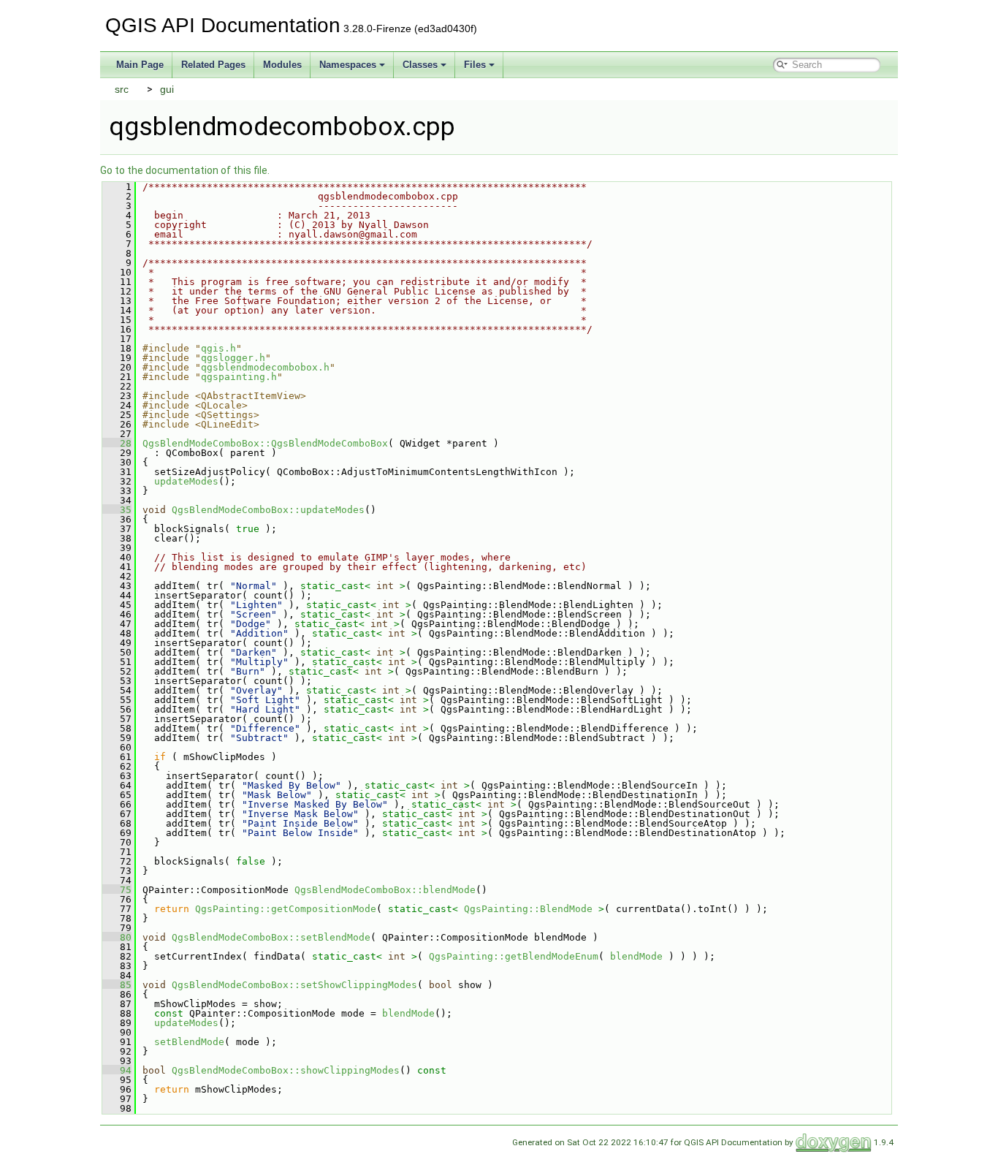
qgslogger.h (233, 357)
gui (167, 89)
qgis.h (218, 348)
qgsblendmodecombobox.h (265, 367)
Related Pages (213, 64)
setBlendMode (189, 1041)
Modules (282, 64)
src (122, 89)
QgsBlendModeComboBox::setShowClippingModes (294, 984)
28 (117, 443)
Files (475, 64)
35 (117, 509)
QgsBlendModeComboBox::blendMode (385, 889)
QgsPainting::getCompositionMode (285, 908)
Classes (420, 64)
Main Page (140, 64)
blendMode (636, 956)
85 (117, 984)
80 (117, 937)
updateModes (186, 481)
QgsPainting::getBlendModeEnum (513, 956)
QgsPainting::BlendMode (528, 908)
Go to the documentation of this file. (185, 170)
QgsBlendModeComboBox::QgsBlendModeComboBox (265, 443)
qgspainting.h (239, 376)
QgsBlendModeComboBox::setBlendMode (271, 937)
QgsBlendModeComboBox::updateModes (268, 509)
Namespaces (347, 64)
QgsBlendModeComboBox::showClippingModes (286, 1070)
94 (117, 1070)
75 (117, 889)
